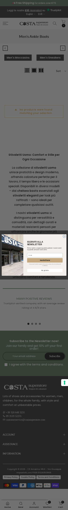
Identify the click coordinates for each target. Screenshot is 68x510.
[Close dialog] (64, 236)
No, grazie (44, 271)
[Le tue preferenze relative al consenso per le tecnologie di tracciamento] (64, 382)
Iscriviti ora (45, 260)
